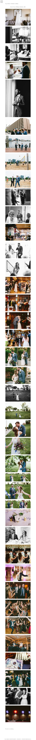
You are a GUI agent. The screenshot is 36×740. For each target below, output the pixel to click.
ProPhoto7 (19, 739)
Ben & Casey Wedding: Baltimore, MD (18, 6)
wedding (12, 728)
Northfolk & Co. (28, 739)
